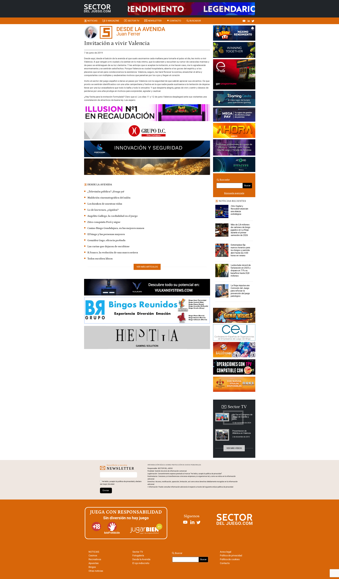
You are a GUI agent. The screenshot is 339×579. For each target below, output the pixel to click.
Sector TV (137, 551)
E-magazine (112, 20)
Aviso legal (225, 551)
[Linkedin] (249, 20)
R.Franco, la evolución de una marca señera (112, 252)
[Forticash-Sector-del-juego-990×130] (147, 149)
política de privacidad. (226, 487)
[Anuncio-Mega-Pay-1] (234, 115)
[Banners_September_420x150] (234, 384)
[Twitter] (253, 20)
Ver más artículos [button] (147, 266)
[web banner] (234, 74)
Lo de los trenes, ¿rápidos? (103, 209)
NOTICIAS (94, 551)
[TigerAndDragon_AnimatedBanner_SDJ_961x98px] (191, 8)
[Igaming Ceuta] (234, 99)
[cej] (234, 333)
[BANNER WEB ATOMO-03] (234, 165)
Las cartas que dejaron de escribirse (108, 246)
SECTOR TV (133, 20)
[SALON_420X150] (234, 131)
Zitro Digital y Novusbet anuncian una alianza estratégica (239, 210)
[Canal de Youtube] (244, 20)
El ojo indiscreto (140, 563)
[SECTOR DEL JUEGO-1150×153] (147, 131)
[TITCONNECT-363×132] (234, 367)
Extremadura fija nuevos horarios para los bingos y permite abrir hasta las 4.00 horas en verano (240, 250)
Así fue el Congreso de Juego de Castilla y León (242, 416)
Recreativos (95, 559)
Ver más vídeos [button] (234, 448)
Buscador (195, 20)
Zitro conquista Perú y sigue (103, 222)
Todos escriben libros (100, 258)
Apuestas (94, 563)
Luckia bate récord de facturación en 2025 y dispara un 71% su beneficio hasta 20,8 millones (241, 270)
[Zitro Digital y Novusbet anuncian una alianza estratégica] (222, 211)
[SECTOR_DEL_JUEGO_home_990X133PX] (147, 113)
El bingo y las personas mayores (106, 234)
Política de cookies (230, 559)
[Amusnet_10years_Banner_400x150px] (234, 50)
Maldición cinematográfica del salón (108, 197)
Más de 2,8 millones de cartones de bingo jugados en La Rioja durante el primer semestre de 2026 (240, 230)
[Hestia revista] (147, 338)
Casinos (93, 555)
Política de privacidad (231, 555)
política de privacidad (126, 481)
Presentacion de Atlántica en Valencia (241, 432)
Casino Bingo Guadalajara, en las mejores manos (115, 228)
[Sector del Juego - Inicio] (97, 8)
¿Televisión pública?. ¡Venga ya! (105, 191)
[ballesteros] (234, 350)
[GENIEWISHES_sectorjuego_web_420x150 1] (234, 316)
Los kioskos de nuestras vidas (104, 203)
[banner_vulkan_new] (147, 287)
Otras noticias (96, 570)
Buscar (247, 185)
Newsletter (155, 20)
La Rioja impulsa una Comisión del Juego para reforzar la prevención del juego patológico (240, 290)
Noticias (92, 20)
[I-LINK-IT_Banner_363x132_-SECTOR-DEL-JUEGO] (234, 33)
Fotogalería (138, 555)
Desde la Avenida (141, 559)
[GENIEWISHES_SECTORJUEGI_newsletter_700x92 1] (147, 167)
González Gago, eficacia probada (106, 240)
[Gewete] (234, 148)
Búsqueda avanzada (234, 193)
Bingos (92, 567)
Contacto (175, 20)
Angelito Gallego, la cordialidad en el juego (112, 216)
